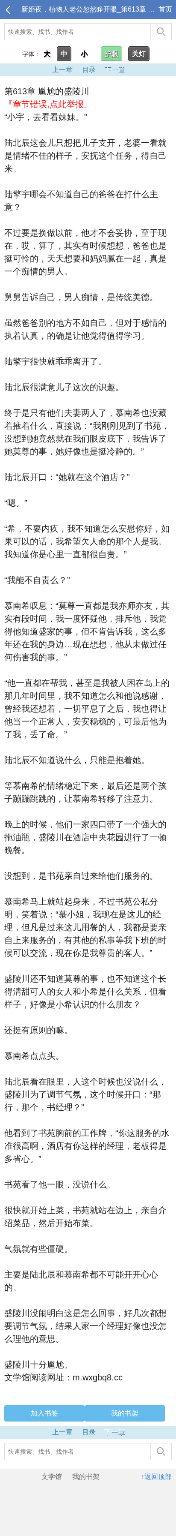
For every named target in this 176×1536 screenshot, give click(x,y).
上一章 (62, 69)
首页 (165, 9)
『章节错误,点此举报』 (48, 104)
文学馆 (51, 1476)
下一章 (114, 69)
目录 (89, 69)
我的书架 (124, 1413)
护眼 (111, 53)
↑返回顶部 (156, 1476)
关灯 (139, 53)
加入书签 (44, 1413)
